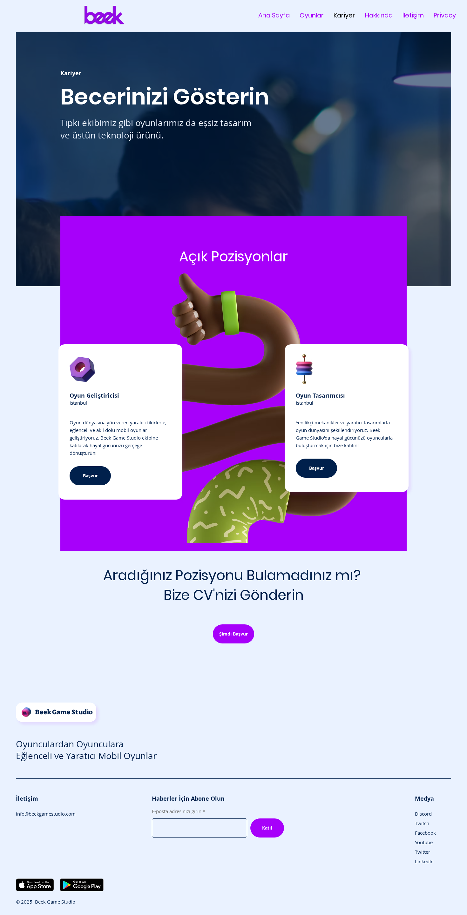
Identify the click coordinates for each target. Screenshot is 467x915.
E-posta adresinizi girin (176, 811)
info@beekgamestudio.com (46, 814)
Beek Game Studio (64, 712)
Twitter (422, 852)
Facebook (425, 833)
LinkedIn (424, 861)
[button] (233, 633)
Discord (423, 814)
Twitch (422, 823)
